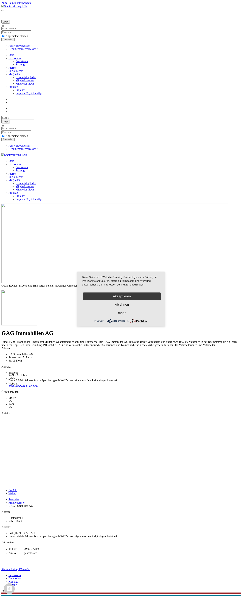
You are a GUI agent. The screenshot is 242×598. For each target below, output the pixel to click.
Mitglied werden (25, 80)
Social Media (16, 70)
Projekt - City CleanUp (28, 93)
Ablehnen (122, 304)
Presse (12, 67)
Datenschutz (15, 578)
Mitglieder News (25, 83)
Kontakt (13, 581)
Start (11, 54)
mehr (122, 312)
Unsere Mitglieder (26, 77)
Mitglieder (14, 74)
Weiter (12, 493)
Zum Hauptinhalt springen (16, 2)
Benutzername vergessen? (23, 48)
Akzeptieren (122, 296)
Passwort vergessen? (20, 45)
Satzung (20, 64)
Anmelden (8, 39)
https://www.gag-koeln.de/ (23, 385)
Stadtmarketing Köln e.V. (15, 569)
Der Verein (15, 58)
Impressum (15, 575)
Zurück (13, 490)
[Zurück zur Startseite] (14, 6)
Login (5, 21)
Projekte (13, 86)
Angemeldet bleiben (16, 35)
